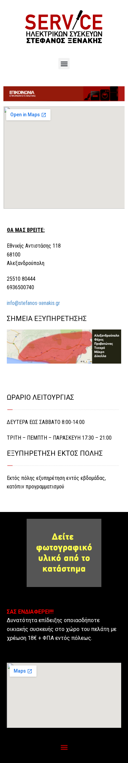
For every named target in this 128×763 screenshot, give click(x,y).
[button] (64, 63)
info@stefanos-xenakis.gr (33, 303)
